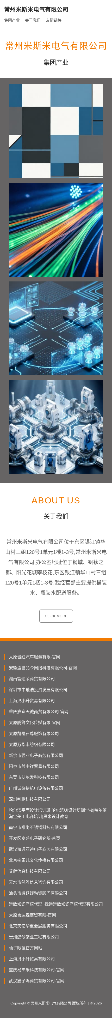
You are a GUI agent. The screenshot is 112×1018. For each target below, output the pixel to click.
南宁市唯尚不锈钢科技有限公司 (38, 827)
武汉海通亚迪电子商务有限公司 (38, 849)
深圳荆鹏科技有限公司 (30, 799)
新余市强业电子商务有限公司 (36, 755)
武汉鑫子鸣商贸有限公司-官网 (36, 981)
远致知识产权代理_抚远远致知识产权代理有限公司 (56, 904)
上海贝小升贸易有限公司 (32, 700)
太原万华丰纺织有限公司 (32, 744)
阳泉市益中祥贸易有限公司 (34, 766)
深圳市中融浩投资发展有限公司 (38, 690)
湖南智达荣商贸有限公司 (32, 679)
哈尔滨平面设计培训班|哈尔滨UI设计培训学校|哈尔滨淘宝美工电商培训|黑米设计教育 (58, 813)
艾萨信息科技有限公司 (30, 871)
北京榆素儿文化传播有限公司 (36, 860)
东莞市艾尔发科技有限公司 (34, 777)
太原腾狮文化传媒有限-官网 (34, 722)
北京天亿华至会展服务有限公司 (38, 926)
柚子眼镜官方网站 (25, 948)
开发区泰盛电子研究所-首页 (34, 838)
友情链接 (53, 20)
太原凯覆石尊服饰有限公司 (34, 733)
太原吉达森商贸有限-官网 (32, 915)
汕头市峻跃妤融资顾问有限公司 (38, 893)
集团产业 (12, 20)
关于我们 (33, 20)
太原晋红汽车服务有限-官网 (34, 657)
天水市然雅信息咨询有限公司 (36, 882)
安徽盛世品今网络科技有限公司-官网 (43, 668)
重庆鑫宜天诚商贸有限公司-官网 (39, 711)
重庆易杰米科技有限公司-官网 (36, 970)
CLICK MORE (56, 616)
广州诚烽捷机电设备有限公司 (36, 788)
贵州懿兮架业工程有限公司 (34, 937)
